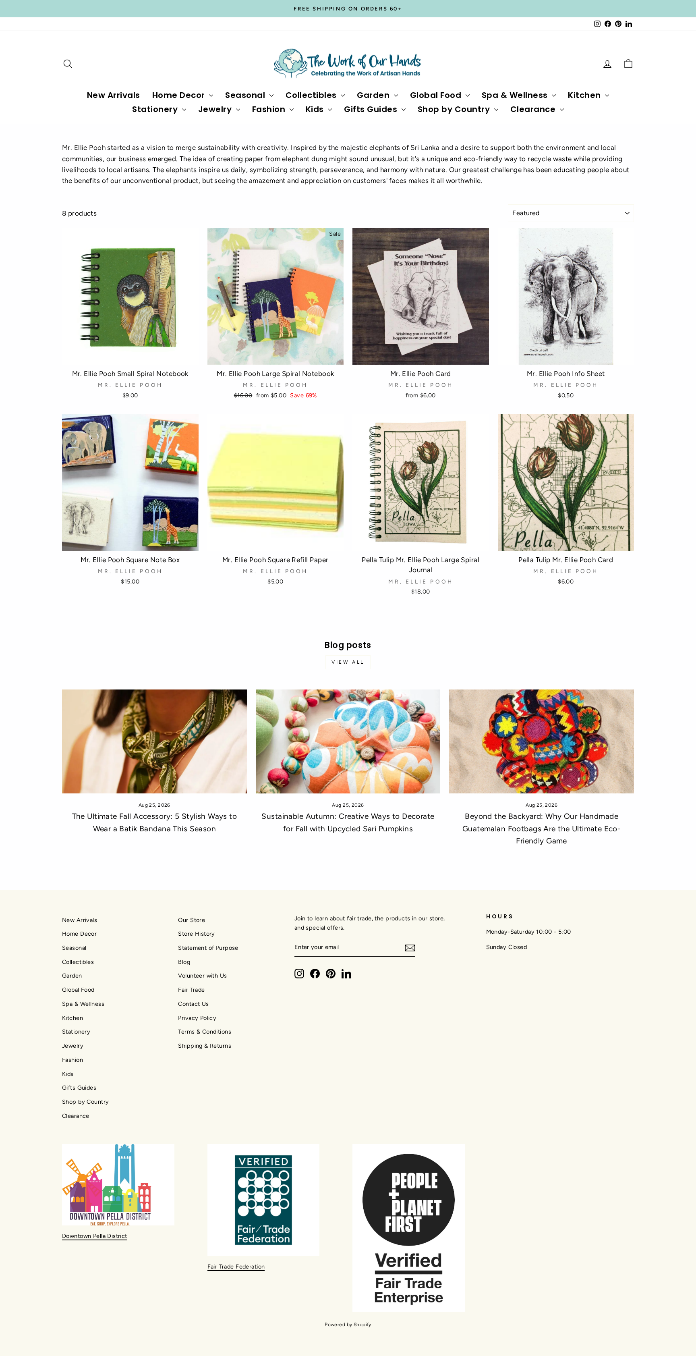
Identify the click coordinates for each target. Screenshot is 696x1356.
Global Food (437, 95)
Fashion (270, 109)
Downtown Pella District (94, 1236)
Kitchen (585, 95)
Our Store (191, 920)
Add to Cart (130, 354)
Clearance (534, 109)
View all (348, 662)
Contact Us (193, 1003)
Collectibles (312, 95)
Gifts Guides (372, 109)
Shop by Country (455, 109)
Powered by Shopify (348, 1324)
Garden (374, 95)
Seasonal (246, 95)
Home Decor (179, 95)
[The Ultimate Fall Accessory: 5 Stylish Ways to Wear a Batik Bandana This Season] (154, 741)
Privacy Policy (197, 1018)
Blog (184, 962)
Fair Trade (191, 989)
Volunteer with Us (202, 975)
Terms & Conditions (204, 1031)
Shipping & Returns (204, 1045)
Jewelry (216, 109)
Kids (316, 109)
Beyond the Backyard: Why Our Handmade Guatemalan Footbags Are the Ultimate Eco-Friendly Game (541, 828)
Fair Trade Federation (236, 1266)
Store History (196, 933)
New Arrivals (113, 95)
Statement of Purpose (208, 947)
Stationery (156, 109)
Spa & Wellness (516, 95)
